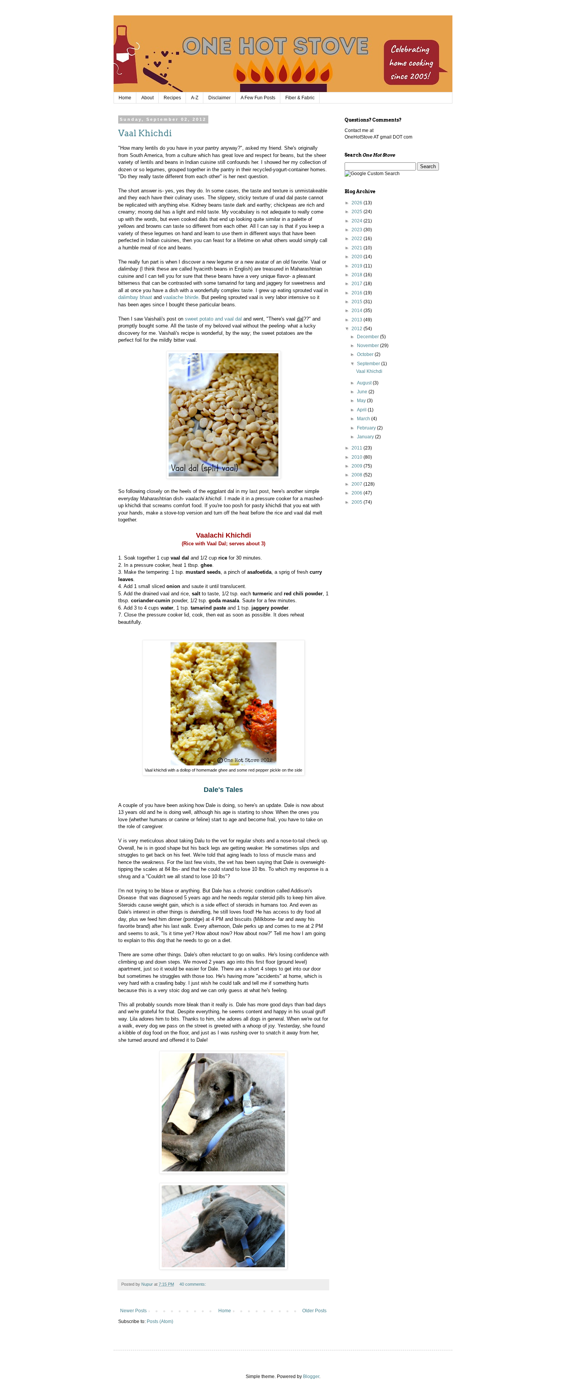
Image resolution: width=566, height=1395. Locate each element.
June (362, 391)
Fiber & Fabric (300, 97)
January (366, 436)
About (147, 97)
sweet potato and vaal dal (213, 319)
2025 (357, 211)
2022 (357, 238)
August (365, 383)
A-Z (194, 97)
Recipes (172, 97)
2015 (357, 301)
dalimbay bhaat (135, 297)
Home (125, 97)
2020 (357, 256)
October (366, 354)
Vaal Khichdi (145, 133)
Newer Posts (133, 1310)
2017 (357, 283)
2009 (357, 466)
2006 (357, 493)
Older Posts (314, 1310)
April (362, 410)
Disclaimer (219, 97)
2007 (357, 484)
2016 (357, 293)
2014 (357, 310)
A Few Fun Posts (258, 97)
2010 (357, 457)
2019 (357, 266)
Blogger (311, 1376)
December (368, 336)
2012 (357, 328)
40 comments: (193, 1284)
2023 (357, 229)
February (367, 428)
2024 (357, 221)
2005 (357, 502)
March (364, 418)
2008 (357, 475)
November (368, 345)
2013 (357, 319)
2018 (357, 274)
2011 (357, 448)
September (369, 363)
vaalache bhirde (180, 297)
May (362, 400)
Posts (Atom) (160, 1321)
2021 (357, 248)
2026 (357, 202)
